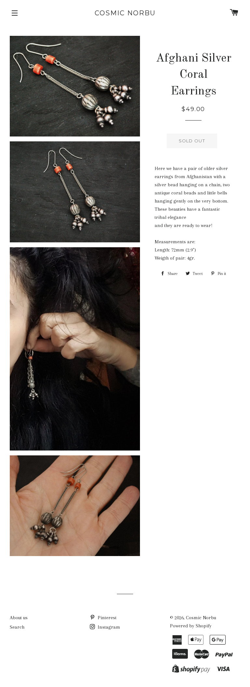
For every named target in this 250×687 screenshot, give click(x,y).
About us (19, 618)
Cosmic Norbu (125, 13)
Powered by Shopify (191, 626)
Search (17, 627)
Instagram (108, 627)
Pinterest (106, 618)
